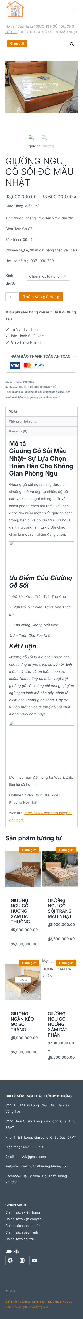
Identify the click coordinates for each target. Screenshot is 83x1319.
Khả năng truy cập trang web (30, 1307)
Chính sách (39, 1301)
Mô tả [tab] (13, 411)
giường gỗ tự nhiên (16, 397)
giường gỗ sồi (33, 391)
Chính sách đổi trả (19, 1239)
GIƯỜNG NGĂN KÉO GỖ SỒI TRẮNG (22, 1021)
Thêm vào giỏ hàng (41, 296)
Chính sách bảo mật (17, 1301)
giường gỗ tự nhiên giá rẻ (45, 397)
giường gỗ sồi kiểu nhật (57, 391)
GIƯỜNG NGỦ (48, 387)
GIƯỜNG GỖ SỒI (29, 387)
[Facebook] (10, 1261)
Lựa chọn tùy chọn (23, 952)
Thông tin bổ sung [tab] (23, 421)
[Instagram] (22, 1261)
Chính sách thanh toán (22, 1226)
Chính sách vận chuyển (23, 1219)
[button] (72, 44)
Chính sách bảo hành (21, 1232)
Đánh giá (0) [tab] (18, 431)
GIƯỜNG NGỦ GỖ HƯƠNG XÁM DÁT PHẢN (58, 1024)
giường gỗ (18, 391)
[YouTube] (34, 1261)
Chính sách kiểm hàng (22, 1212)
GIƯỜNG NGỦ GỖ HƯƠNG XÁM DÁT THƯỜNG (20, 911)
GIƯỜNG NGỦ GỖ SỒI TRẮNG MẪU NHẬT (60, 908)
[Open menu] (73, 9)
